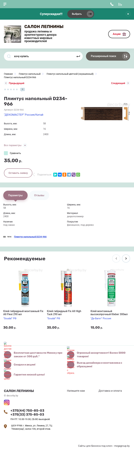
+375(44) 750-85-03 (27, 410)
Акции (117, 34)
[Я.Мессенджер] (55, 175)
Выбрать (77, 13)
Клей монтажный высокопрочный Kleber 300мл (109, 313)
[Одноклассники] (64, 175)
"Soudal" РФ (10, 318)
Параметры (15, 195)
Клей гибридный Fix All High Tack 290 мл (64, 313)
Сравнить (15, 153)
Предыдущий (16, 83)
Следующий (118, 83)
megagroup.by (121, 445)
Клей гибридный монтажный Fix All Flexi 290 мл (23, 313)
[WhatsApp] (78, 175)
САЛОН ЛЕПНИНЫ (44, 26)
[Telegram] (69, 175)
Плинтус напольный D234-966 (30, 236)
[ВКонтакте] (60, 175)
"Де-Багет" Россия (101, 318)
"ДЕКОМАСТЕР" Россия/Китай (23, 114)
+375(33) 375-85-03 (27, 414)
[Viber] (73, 175)
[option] (104, 113)
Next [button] (126, 258)
